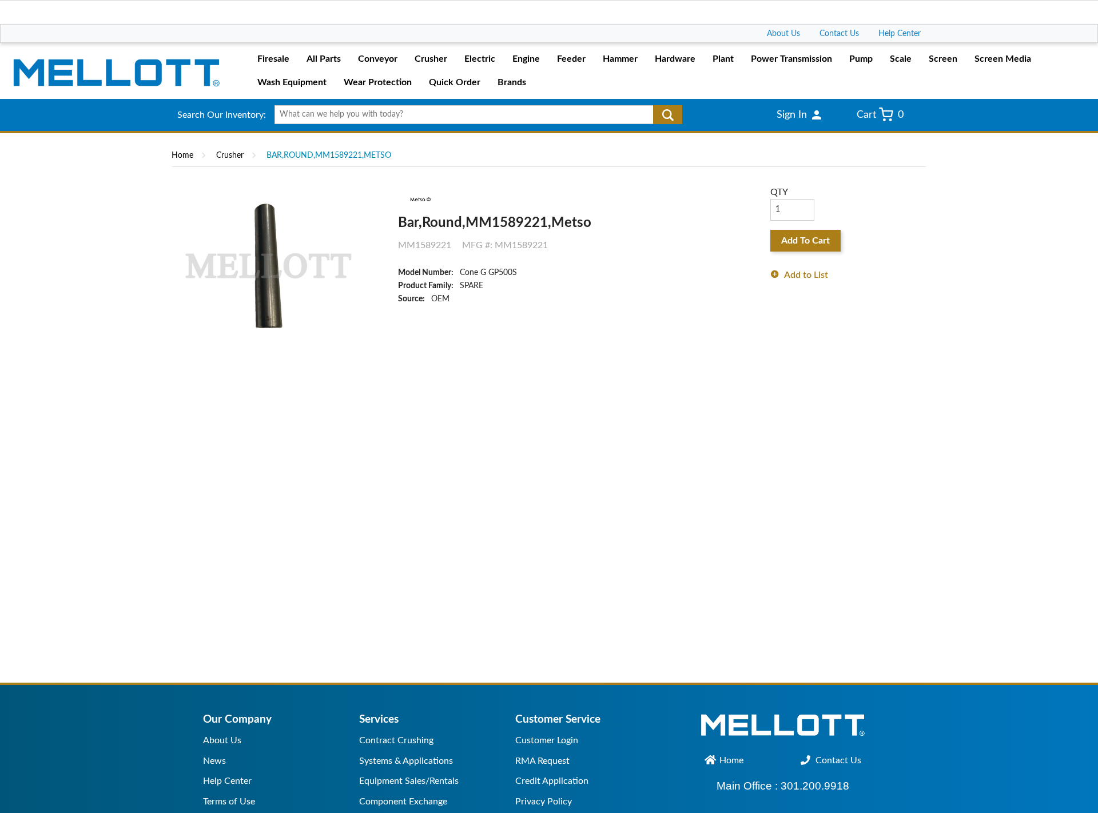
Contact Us (839, 34)
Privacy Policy (543, 801)
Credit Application (551, 781)
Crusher (230, 156)
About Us (783, 34)
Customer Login (546, 740)
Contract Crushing (396, 740)
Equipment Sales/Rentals (409, 781)
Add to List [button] (806, 275)
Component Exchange (403, 801)
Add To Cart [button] (805, 240)
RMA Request (542, 761)
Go (667, 115)
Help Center (899, 34)
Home (182, 156)
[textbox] (474, 115)
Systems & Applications (406, 761)
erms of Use (231, 801)
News (214, 761)
